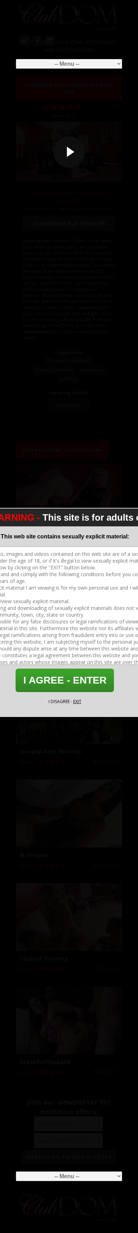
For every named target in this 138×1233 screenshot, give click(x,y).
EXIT (77, 701)
